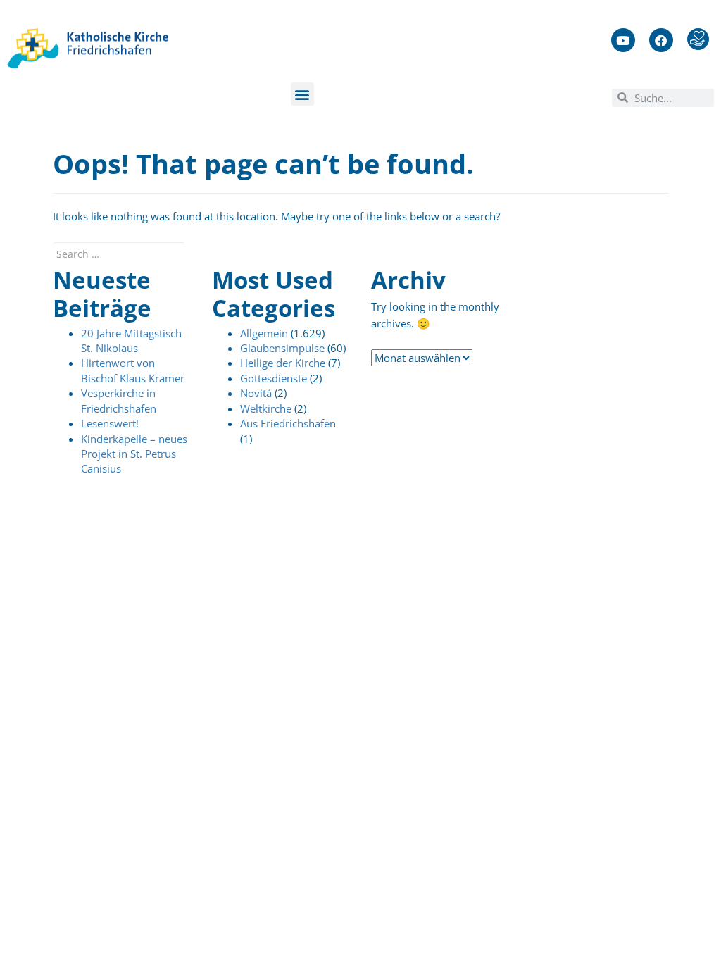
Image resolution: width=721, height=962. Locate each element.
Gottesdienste (273, 378)
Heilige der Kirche (282, 363)
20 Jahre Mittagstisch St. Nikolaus (131, 340)
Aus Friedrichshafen (288, 423)
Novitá (256, 393)
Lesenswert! (110, 423)
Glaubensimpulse (282, 348)
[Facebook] (661, 40)
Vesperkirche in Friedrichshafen (118, 400)
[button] (302, 94)
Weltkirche (265, 408)
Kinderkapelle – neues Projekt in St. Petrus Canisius (134, 454)
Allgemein (264, 333)
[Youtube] (623, 40)
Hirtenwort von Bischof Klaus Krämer (132, 370)
